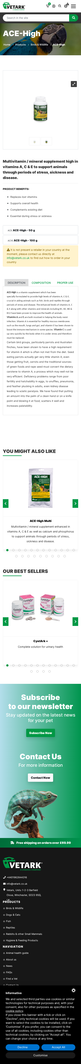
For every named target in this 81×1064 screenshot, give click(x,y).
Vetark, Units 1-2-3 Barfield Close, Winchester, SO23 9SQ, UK (24, 893)
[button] (7, 550)
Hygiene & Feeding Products (21, 940)
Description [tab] (16, 282)
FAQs (8, 972)
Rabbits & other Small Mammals (23, 934)
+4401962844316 (17, 877)
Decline (23, 1047)
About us (10, 959)
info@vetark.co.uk (18, 257)
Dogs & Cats (12, 914)
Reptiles (10, 927)
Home (7, 44)
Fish (8, 921)
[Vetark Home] (14, 6)
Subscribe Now (40, 733)
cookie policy (14, 1011)
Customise (40, 1055)
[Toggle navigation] (73, 6)
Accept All (58, 1047)
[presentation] (5, 503)
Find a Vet (11, 978)
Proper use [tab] (65, 282)
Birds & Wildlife (40, 44)
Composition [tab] (41, 282)
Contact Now (40, 778)
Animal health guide (16, 953)
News (8, 966)
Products (20, 44)
